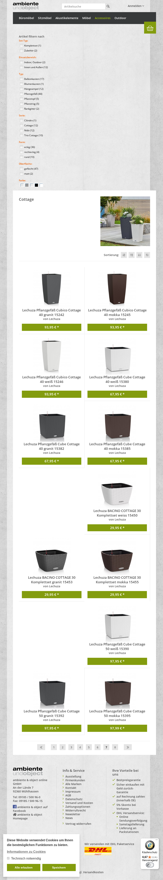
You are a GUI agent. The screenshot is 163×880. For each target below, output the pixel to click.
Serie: (22, 115)
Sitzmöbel (44, 18)
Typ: (21, 74)
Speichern (59, 867)
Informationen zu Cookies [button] (26, 851)
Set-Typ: (23, 40)
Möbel (86, 18)
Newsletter (72, 814)
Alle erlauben (24, 867)
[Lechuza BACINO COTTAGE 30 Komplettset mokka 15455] (117, 556)
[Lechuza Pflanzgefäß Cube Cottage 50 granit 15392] (51, 690)
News (69, 818)
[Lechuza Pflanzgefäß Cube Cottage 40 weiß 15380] (117, 356)
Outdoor (120, 18)
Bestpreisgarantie (128, 780)
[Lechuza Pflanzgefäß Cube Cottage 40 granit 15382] (51, 423)
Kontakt (70, 788)
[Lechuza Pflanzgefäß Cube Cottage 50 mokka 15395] (117, 690)
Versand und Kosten (79, 803)
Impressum (73, 791)
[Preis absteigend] (139, 255)
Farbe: (22, 180)
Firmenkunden (75, 780)
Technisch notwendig (26, 858)
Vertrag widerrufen (78, 824)
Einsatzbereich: (27, 57)
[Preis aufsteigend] (147, 255)
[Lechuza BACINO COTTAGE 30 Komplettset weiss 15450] (117, 489)
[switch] (150, 865)
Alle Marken (73, 784)
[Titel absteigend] (124, 255)
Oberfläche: (25, 163)
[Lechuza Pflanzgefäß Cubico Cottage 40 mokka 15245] (117, 289)
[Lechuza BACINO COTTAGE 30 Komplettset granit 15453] (52, 556)
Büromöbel (26, 18)
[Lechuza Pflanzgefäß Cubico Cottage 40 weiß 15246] (51, 356)
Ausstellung (73, 776)
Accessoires (103, 18)
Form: (22, 142)
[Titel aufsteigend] (132, 255)
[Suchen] (108, 6)
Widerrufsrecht (75, 810)
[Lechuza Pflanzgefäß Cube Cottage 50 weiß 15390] (117, 623)
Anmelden (135, 6)
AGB (68, 795)
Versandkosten (93, 872)
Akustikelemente (66, 18)
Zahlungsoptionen (77, 807)
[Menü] (156, 840)
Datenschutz (73, 799)
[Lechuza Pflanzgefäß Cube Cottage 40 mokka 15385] (117, 423)
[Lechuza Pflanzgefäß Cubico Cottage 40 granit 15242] (51, 289)
